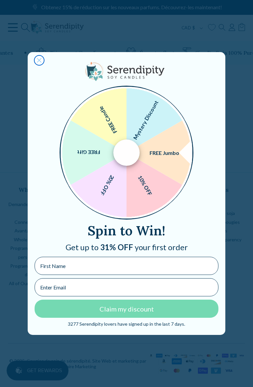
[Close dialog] (39, 60)
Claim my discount (126, 309)
